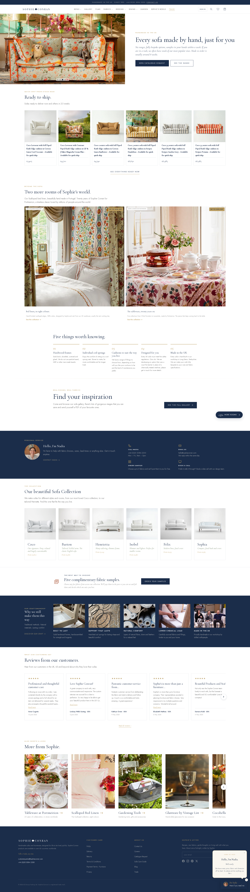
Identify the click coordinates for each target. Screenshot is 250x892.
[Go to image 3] (62, 79)
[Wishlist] (218, 9)
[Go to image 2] (60, 79)
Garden (144, 9)
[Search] (211, 9)
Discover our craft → (35, 634)
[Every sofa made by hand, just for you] (62, 49)
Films (97, 9)
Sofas (76, 9)
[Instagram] (187, 861)
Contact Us (138, 846)
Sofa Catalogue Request (152, 63)
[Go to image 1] (57, 79)
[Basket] (225, 9)
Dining (132, 9)
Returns (89, 856)
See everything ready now (125, 172)
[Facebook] (183, 861)
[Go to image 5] (67, 79)
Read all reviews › (125, 725)
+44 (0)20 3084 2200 (26, 862)
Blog (136, 866)
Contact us (152, 2)
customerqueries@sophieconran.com (30, 859)
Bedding (120, 9)
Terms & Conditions (94, 861)
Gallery (88, 9)
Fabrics (107, 9)
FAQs (89, 846)
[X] (196, 861)
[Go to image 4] (65, 79)
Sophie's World (158, 9)
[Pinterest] (192, 861)
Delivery (89, 851)
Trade (172, 9)
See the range (182, 63)
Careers (137, 851)
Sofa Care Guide (140, 861)
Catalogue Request (140, 856)
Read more (32, 707)
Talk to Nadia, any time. (26, 854)
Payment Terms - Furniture (96, 866)
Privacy (89, 872)
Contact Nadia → (51, 460)
